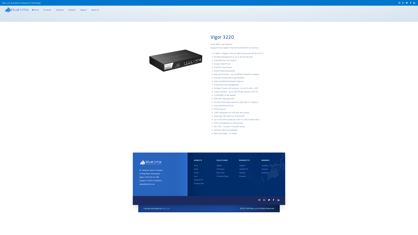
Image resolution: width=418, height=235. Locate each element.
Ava (195, 176)
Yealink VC (243, 169)
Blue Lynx (166, 208)
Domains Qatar (223, 176)
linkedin (414, 3)
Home (36, 10)
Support (83, 10)
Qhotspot (220, 169)
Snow (196, 172)
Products (47, 10)
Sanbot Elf (198, 180)
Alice (196, 169)
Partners (71, 10)
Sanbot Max (199, 183)
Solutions (60, 10)
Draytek (242, 176)
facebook (410, 3)
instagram (399, 3)
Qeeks (219, 165)
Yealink (242, 165)
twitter (406, 3)
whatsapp (403, 3)
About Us (95, 10)
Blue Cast (221, 172)
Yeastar (242, 172)
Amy (196, 165)
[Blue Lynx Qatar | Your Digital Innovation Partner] (17, 10)
